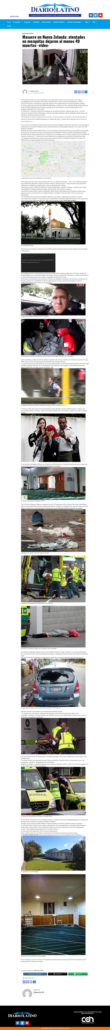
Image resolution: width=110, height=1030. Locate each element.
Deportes (27, 22)
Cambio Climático (59, 22)
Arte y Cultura (46, 22)
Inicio (9, 22)
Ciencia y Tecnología (74, 22)
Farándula (36, 22)
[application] (38, 262)
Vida (94, 22)
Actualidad (16, 22)
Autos (9, 26)
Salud (86, 22)
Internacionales (27, 33)
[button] (17, 22)
